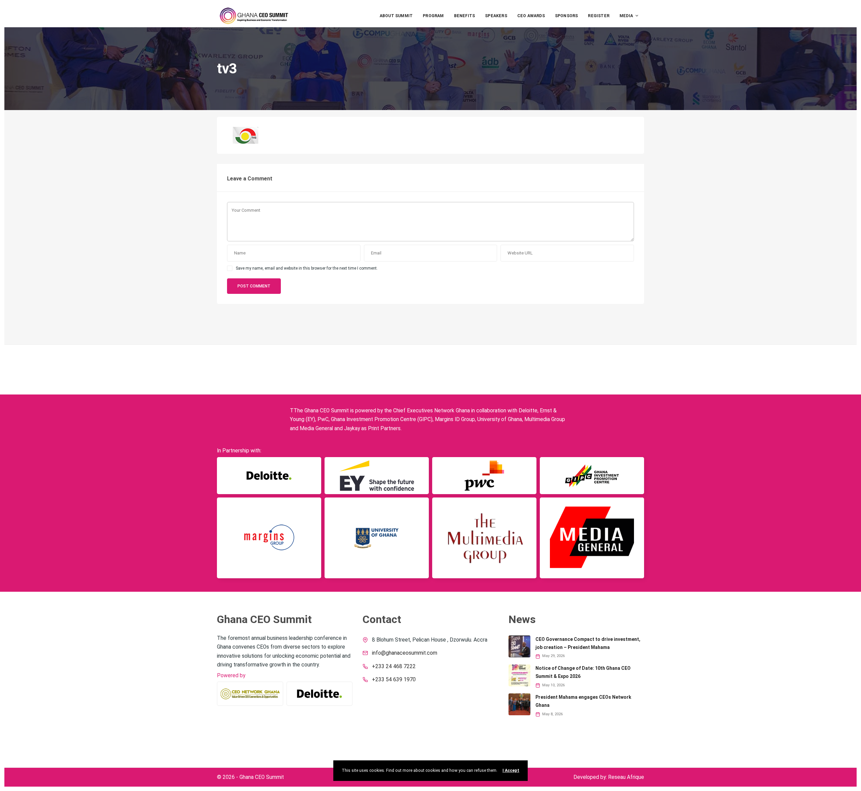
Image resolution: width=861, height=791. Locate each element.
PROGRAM (433, 15)
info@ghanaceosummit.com (404, 653)
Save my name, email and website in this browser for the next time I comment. (307, 268)
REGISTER (598, 15)
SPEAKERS (496, 15)
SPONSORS (566, 15)
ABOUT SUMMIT (396, 15)
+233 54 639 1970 (394, 680)
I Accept (510, 770)
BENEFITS (464, 15)
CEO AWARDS (531, 15)
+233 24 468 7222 (394, 666)
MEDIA (626, 15)
